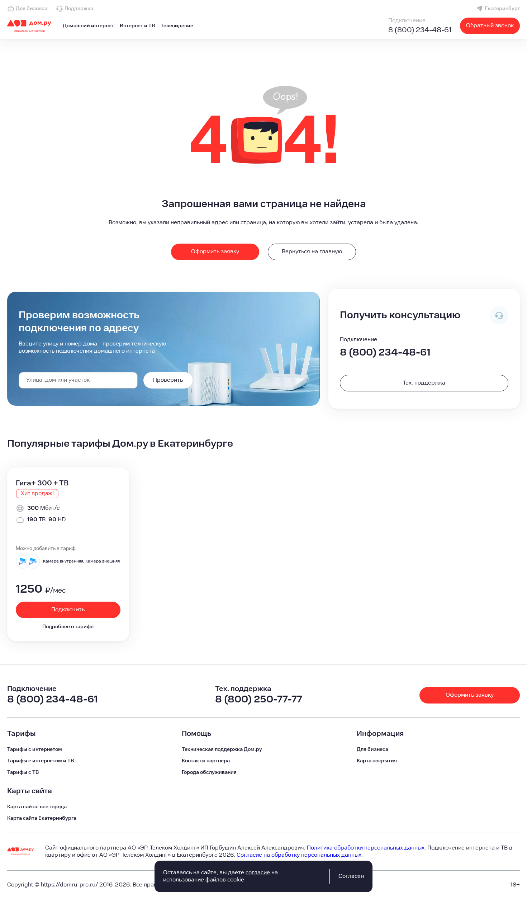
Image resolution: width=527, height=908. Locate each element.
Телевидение (177, 26)
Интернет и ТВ (137, 26)
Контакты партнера (206, 761)
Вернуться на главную (312, 251)
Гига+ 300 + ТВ (42, 483)
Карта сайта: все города (37, 807)
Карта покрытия (377, 761)
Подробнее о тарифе (68, 627)
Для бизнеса (31, 8)
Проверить (168, 380)
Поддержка (79, 8)
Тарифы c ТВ (23, 772)
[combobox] (78, 380)
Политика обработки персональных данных (365, 848)
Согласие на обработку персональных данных (299, 855)
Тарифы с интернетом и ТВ (40, 761)
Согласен (351, 876)
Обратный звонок (490, 25)
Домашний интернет (88, 26)
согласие (258, 872)
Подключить (68, 609)
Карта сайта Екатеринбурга (41, 818)
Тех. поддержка (424, 383)
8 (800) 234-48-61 (419, 30)
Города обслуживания (209, 772)
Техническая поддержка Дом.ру (222, 749)
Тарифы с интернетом (34, 749)
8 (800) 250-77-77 (258, 699)
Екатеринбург (502, 8)
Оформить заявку (215, 251)
